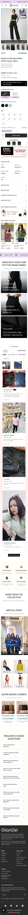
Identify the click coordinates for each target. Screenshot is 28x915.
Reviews (18, 861)
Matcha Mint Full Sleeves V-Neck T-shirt (19, 246)
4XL (16, 237)
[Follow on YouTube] (17, 906)
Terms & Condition (5, 871)
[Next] (26, 207)
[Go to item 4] (18, 47)
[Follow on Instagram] (11, 906)
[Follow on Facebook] (5, 906)
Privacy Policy (4, 873)
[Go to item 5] (23, 47)
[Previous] (22, 207)
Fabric (2, 165)
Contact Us (19, 863)
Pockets (3, 177)
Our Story (18, 853)
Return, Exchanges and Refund (6, 876)
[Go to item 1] (3, 47)
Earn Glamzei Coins (21, 857)
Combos (3, 855)
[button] (24, 127)
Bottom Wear (4, 861)
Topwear (3, 859)
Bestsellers (4, 853)
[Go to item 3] (13, 47)
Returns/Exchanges (21, 865)
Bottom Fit (17, 165)
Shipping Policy (5, 878)
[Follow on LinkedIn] (23, 906)
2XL (3, 235)
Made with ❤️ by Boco (14, 912)
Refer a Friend (19, 859)
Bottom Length (4, 171)
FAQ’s (17, 855)
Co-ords (3, 857)
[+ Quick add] (12, 240)
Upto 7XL (3, 238)
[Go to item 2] (8, 47)
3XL (3, 237)
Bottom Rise (18, 171)
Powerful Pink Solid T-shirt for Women (6, 246)
